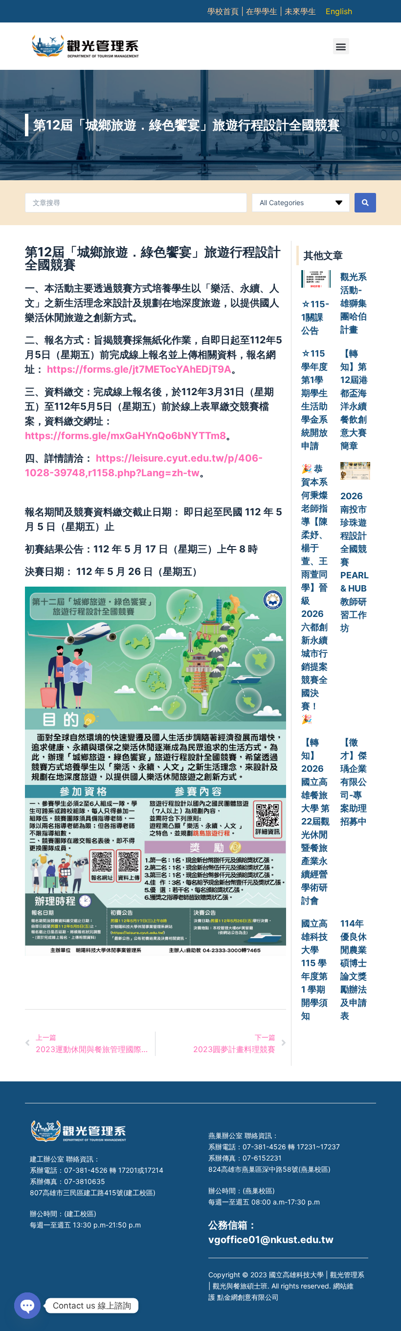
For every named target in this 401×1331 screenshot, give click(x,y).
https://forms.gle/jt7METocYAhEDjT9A (139, 369)
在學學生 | (265, 11)
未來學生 (300, 11)
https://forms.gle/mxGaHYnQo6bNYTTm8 (125, 436)
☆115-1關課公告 (315, 317)
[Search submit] (365, 202)
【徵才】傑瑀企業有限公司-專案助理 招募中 (353, 781)
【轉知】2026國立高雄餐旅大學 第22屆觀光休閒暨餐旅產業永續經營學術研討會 (315, 821)
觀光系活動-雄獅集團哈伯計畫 (353, 303)
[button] (341, 46)
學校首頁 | (226, 11)
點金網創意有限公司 (248, 1297)
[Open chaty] (27, 1305)
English (339, 11)
